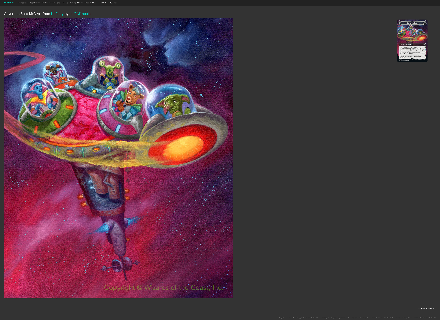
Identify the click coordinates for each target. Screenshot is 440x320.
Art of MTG (8, 2)
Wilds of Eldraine (91, 3)
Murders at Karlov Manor (51, 3)
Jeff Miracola (80, 14)
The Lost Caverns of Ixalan (73, 3)
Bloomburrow (35, 3)
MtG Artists (113, 3)
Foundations (23, 3)
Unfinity (57, 14)
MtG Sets (103, 3)
